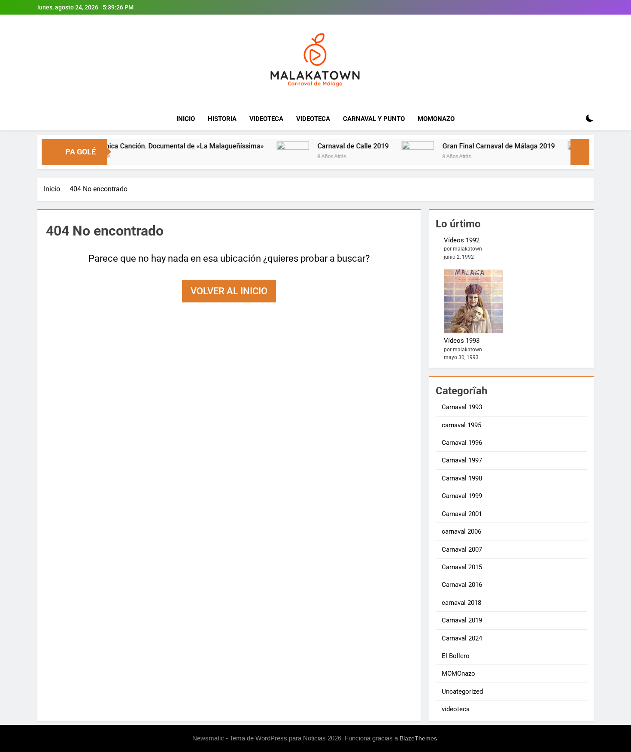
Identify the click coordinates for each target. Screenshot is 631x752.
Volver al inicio (229, 291)
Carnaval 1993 (462, 407)
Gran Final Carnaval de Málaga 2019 (481, 146)
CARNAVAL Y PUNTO (374, 119)
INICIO (185, 119)
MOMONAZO (436, 119)
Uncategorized (462, 691)
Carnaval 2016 (462, 585)
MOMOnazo (458, 673)
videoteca (456, 709)
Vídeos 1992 (461, 240)
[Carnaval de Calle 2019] (275, 157)
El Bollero (456, 656)
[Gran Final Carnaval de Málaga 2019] (400, 157)
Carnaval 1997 (462, 460)
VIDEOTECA (266, 119)
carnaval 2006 (461, 531)
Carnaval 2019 (462, 620)
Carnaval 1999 (462, 496)
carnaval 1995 (461, 425)
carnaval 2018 (461, 603)
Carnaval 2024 (462, 638)
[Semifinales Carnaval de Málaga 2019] (566, 157)
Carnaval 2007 (462, 549)
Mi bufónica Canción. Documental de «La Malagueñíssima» (155, 146)
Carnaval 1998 (462, 478)
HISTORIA (222, 119)
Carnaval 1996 (462, 443)
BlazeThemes (418, 738)
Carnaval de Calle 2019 (335, 146)
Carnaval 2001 (462, 514)
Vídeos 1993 (461, 340)
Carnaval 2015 (462, 567)
